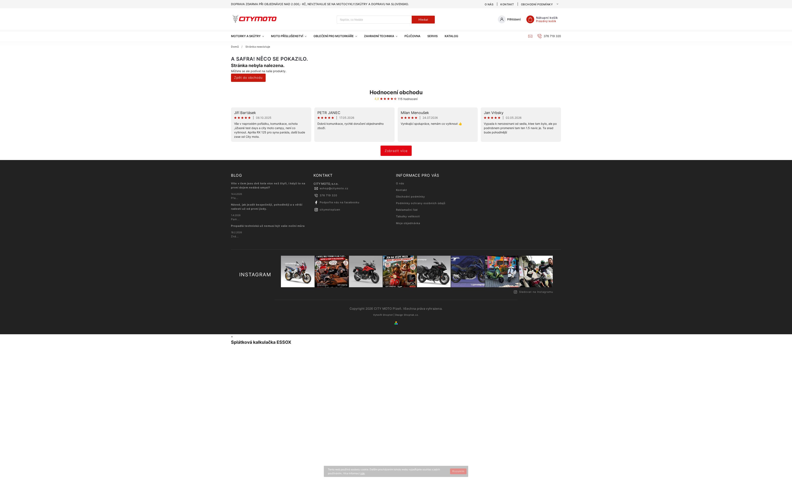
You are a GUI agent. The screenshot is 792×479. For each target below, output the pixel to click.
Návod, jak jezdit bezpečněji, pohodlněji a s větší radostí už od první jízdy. (266, 206)
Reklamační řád (407, 209)
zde (362, 473)
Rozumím (458, 471)
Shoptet (388, 314)
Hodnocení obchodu (396, 92)
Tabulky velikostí (408, 216)
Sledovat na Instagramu (536, 291)
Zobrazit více (396, 151)
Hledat (423, 19)
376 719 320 (328, 195)
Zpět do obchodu (248, 78)
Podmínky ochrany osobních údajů (420, 203)
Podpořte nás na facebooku (339, 202)
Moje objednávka (408, 223)
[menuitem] (249, 36)
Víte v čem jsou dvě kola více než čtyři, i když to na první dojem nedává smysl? (268, 185)
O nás (489, 4)
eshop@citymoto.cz (334, 188)
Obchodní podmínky (537, 4)
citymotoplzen (330, 209)
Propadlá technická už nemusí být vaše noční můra (268, 225)
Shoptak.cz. (411, 314)
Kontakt (507, 4)
